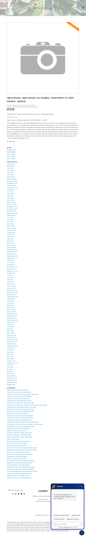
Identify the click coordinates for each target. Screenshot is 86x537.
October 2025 (11, 185)
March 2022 (11, 264)
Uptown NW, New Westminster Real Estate (20, 469)
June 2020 (10, 303)
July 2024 (10, 217)
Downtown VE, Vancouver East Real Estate (20, 409)
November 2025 (12, 183)
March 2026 (11, 177)
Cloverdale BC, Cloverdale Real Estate (19, 400)
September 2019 (12, 320)
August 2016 (11, 384)
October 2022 (11, 254)
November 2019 (12, 316)
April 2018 (10, 356)
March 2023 (11, 243)
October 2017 (11, 361)
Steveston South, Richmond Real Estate (19, 463)
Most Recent (11, 164)
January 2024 (11, 230)
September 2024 (12, 213)
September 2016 (12, 382)
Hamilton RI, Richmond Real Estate (18, 428)
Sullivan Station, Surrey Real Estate (18, 465)
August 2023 (11, 232)
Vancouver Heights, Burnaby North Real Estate (22, 471)
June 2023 (10, 237)
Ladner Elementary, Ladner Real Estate (19, 437)
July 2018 (10, 350)
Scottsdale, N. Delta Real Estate (17, 456)
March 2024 (11, 226)
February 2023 (11, 245)
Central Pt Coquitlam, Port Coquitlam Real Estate (23, 394)
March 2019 (10, 333)
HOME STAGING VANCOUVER (16, 430)
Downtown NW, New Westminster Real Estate (21, 407)
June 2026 (10, 170)
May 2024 (10, 222)
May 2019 (10, 329)
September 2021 (12, 271)
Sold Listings (11, 158)
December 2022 (12, 249)
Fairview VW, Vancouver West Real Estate (20, 416)
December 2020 (12, 290)
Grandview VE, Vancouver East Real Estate (20, 426)
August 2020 (11, 299)
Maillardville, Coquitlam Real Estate (18, 441)
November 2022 (12, 251)
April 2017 (10, 371)
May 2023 (10, 239)
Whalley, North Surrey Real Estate (18, 475)
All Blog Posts (11, 150)
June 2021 (10, 277)
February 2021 (11, 286)
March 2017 (10, 373)
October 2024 (11, 211)
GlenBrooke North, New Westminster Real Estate (22, 422)
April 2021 (10, 282)
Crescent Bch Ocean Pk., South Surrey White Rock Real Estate (27, 405)
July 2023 (10, 234)
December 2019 (12, 314)
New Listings (11, 154)
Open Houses (11, 156)
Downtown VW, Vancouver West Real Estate (21, 411)
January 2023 (11, 247)
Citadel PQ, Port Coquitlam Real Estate (19, 396)
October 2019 (11, 318)
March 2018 (10, 359)
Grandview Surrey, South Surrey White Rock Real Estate (25, 424)
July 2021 (10, 275)
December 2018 (12, 339)
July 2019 (10, 324)
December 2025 (12, 181)
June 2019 (10, 326)
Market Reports (12, 152)
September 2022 (12, 256)
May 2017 (10, 369)
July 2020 (10, 301)
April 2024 (10, 224)
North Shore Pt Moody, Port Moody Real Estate (22, 448)
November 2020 (12, 292)
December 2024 (12, 207)
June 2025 (10, 194)
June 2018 (10, 352)
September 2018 (12, 346)
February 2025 (11, 202)
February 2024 (11, 228)
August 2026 (11, 166)
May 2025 (10, 196)
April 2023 (10, 241)
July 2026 (10, 168)
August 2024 (11, 215)
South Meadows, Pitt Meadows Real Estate (20, 460)
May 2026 (10, 172)
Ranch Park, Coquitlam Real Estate (18, 452)
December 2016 (12, 378)
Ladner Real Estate (13, 439)
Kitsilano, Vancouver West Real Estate (19, 435)
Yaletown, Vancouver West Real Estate (19, 478)
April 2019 (10, 331)
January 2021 (11, 288)
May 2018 (10, 354)
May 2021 (10, 279)
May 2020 (10, 305)
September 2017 (12, 363)
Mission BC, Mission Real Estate (17, 443)
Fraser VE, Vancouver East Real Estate (19, 420)
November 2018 (12, 341)
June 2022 (10, 262)
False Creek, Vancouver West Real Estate (20, 418)
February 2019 (11, 335)
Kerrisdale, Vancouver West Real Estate (19, 433)
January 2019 (11, 337)
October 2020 (11, 294)
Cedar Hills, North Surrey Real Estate (19, 392)
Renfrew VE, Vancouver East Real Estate (20, 454)
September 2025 (12, 187)
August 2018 (11, 348)
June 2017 (10, 367)
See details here (12, 117)
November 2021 (12, 267)
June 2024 (10, 219)
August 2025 (11, 189)
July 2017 (10, 365)
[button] (13, 494)
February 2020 (11, 309)
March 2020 (11, 307)
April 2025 (10, 198)
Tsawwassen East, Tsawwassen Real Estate (21, 467)
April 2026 (10, 174)
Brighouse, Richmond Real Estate (17, 390)
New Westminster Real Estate (16, 445)
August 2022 (11, 258)
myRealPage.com (46, 515)
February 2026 (11, 179)
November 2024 (12, 209)
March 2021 (10, 284)
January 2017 (11, 376)
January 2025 (11, 204)
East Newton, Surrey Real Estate (17, 413)
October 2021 (11, 269)
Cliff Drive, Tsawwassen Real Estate (18, 398)
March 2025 (11, 200)
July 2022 (10, 260)
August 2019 (11, 322)
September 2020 (12, 296)
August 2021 (11, 273)
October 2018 (11, 344)
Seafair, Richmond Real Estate (16, 458)
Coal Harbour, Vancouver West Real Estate (20, 403)
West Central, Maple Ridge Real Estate (19, 473)
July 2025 (10, 192)
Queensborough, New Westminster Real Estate (25, 107)
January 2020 (11, 311)
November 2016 (12, 380)
